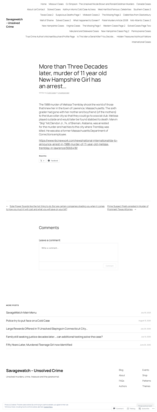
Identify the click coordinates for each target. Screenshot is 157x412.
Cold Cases (51, 93)
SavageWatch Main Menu (21, 312)
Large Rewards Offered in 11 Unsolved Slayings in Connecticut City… (46, 328)
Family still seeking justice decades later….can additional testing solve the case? (54, 336)
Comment (109, 266)
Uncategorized (63, 93)
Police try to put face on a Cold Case (28, 320)
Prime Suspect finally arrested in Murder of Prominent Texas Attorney (127, 208)
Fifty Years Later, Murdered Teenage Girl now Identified (39, 344)
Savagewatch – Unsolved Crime (14, 23)
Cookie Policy (48, 407)
